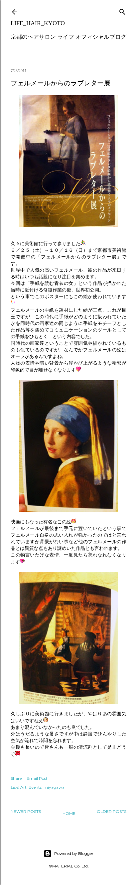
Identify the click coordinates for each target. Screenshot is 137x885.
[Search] (122, 10)
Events (35, 787)
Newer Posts (26, 811)
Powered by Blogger (73, 853)
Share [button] (16, 778)
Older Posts (111, 811)
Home (69, 813)
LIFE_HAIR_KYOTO (38, 23)
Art (23, 787)
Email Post (37, 778)
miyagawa (54, 787)
